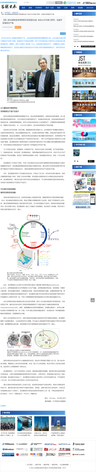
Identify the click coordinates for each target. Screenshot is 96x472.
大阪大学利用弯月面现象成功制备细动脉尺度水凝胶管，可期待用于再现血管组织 (84, 36)
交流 (65, 8)
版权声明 (46, 464)
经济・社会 (50, 8)
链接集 (80, 8)
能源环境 (15, 12)
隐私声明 (54, 464)
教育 (58, 8)
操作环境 (38, 464)
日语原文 (3, 406)
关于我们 (26, 2)
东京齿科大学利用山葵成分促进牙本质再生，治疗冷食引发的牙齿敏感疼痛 (84, 26)
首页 (23, 8)
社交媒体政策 (64, 464)
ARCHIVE (89, 8)
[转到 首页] (1, 12)
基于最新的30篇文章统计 (88, 46)
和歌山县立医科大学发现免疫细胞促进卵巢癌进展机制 (84, 21)
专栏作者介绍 (80, 145)
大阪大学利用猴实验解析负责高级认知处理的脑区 (84, 41)
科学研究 (39, 8)
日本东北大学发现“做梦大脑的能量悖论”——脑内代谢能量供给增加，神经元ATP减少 (84, 31)
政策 (30, 8)
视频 (72, 8)
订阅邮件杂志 (71, 3)
